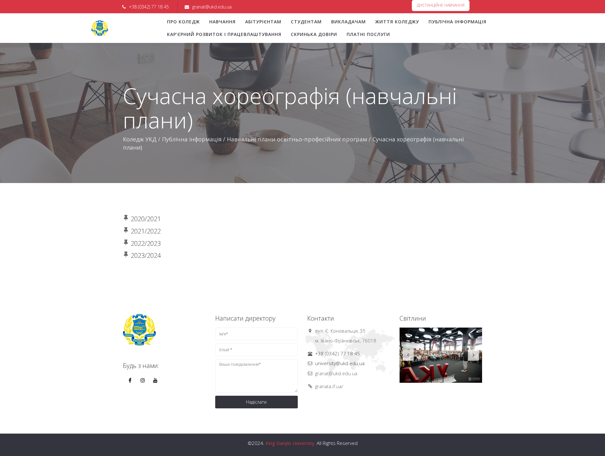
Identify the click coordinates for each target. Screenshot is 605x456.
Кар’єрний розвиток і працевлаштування (224, 34)
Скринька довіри (314, 34)
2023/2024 (146, 255)
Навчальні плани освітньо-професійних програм (297, 139)
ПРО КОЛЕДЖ (183, 22)
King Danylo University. (290, 443)
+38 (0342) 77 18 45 (337, 353)
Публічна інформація (458, 22)
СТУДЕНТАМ (306, 22)
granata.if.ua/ (329, 386)
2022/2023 (146, 243)
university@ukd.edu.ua (340, 363)
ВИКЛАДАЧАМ (348, 22)
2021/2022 (146, 231)
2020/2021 (146, 219)
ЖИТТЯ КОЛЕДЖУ (397, 22)
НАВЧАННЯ (222, 22)
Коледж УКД (140, 139)
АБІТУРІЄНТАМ (263, 22)
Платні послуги (368, 34)
